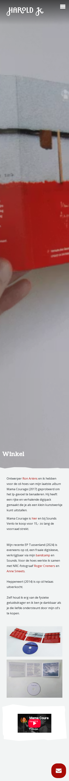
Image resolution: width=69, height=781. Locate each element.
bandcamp (43, 555)
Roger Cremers (44, 566)
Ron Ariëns (30, 478)
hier (34, 518)
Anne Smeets (16, 571)
